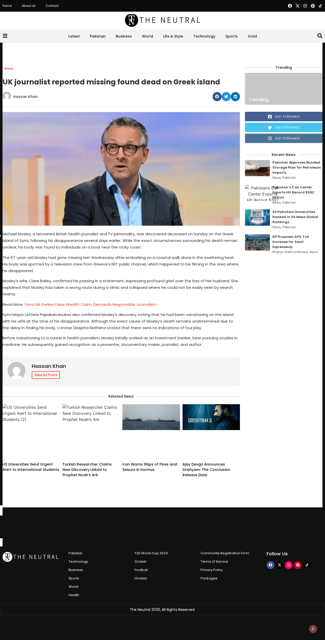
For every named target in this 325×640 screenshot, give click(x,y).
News (276, 177)
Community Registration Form (225, 553)
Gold (252, 36)
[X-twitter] (298, 6)
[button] (217, 96)
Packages (209, 578)
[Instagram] (305, 6)
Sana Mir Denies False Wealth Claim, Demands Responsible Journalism (91, 304)
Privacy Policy (212, 569)
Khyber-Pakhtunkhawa (290, 252)
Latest (74, 36)
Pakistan (98, 36)
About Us (29, 6)
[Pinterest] (313, 6)
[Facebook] (290, 6)
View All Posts (45, 374)
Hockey (141, 578)
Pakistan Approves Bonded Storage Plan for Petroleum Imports (296, 167)
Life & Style (173, 36)
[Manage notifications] (313, 629)
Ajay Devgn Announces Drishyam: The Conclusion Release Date (206, 469)
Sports (231, 36)
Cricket (140, 561)
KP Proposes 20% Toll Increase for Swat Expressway (290, 241)
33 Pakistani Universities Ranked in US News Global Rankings (295, 216)
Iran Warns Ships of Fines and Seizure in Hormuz (149, 467)
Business (124, 36)
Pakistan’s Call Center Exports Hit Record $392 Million (293, 192)
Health (74, 595)
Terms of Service (214, 561)
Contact (52, 6)
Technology (204, 36)
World (147, 36)
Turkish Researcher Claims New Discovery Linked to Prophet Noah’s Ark (87, 469)
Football (141, 569)
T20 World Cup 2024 (151, 553)
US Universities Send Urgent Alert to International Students (31, 467)
